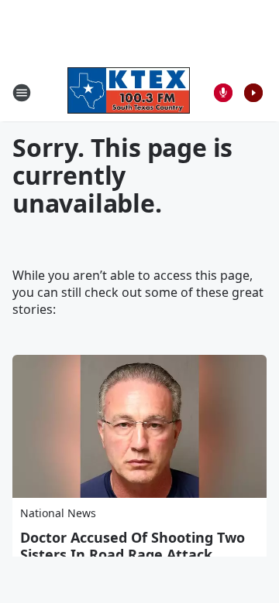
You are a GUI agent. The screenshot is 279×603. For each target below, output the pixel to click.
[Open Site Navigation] (21, 92)
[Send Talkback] (223, 92)
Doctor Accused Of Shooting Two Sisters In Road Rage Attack (132, 546)
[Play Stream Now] (253, 92)
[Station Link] (128, 92)
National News (58, 513)
